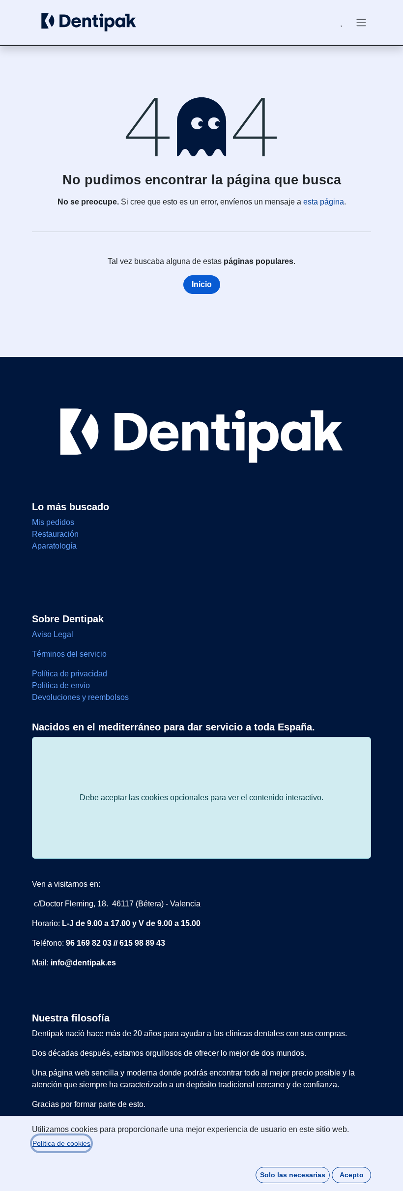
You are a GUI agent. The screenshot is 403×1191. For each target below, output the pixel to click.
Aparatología (54, 546)
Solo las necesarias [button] (292, 1175)
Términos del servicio (69, 654)
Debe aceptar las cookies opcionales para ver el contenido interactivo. (201, 797)
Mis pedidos (53, 522)
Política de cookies (61, 1143)
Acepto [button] (352, 1175)
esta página (323, 202)
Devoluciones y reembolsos (80, 697)
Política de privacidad (69, 673)
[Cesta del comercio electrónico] (318, 22)
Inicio (202, 284)
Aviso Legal (53, 634)
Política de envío (61, 685)
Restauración (55, 534)
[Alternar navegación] (361, 22)
